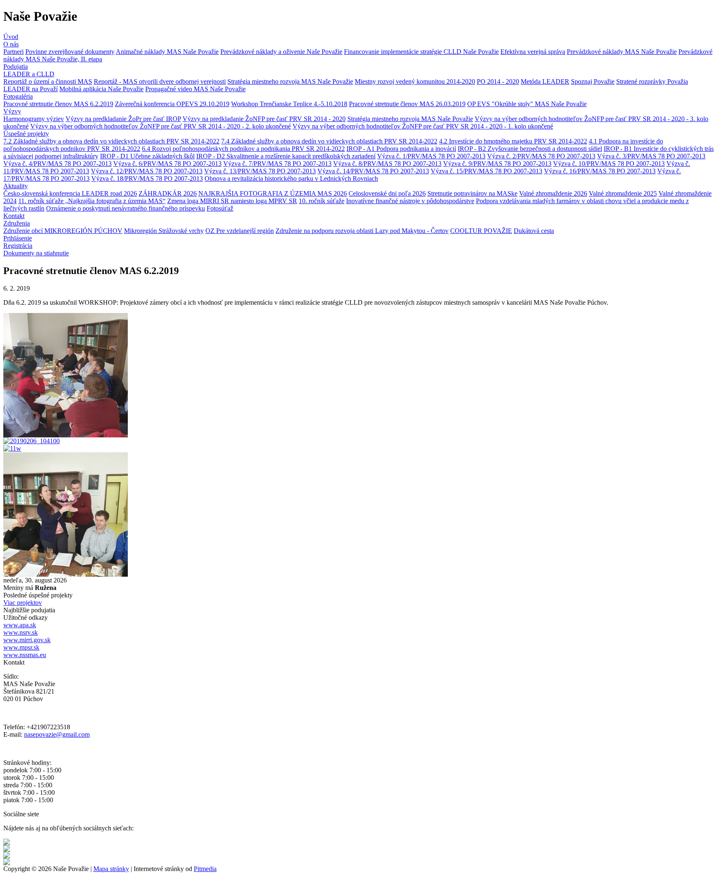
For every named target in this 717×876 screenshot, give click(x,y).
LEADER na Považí (30, 88)
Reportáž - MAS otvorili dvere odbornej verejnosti (160, 81)
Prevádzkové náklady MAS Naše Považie (622, 51)
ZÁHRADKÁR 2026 (168, 193)
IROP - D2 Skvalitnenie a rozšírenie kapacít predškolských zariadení (286, 156)
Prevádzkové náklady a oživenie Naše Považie (281, 51)
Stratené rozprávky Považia (652, 81)
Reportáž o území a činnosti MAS (47, 81)
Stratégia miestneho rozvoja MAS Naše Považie (290, 81)
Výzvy (12, 111)
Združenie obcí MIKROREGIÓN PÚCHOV (62, 230)
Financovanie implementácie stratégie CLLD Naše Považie (421, 51)
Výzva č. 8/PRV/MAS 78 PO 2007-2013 (387, 163)
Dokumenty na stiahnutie (36, 253)
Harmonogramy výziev (33, 118)
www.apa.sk (19, 624)
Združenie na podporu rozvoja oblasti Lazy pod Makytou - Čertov (362, 230)
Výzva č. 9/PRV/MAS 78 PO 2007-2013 (497, 163)
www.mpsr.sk (21, 647)
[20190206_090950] (65, 435)
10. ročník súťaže (321, 200)
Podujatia (15, 66)
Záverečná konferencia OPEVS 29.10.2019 (172, 103)
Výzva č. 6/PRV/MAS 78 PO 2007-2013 (167, 163)
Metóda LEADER (545, 81)
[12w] (65, 574)
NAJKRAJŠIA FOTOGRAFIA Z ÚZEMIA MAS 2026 (272, 193)
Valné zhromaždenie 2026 (553, 193)
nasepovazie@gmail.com (57, 734)
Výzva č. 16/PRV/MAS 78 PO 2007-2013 (600, 171)
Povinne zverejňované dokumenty (70, 51)
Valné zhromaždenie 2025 (623, 193)
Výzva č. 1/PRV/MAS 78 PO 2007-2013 (431, 156)
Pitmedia (205, 868)
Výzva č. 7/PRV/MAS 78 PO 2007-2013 (277, 163)
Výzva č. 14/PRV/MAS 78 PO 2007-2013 (373, 171)
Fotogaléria (18, 96)
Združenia (16, 223)
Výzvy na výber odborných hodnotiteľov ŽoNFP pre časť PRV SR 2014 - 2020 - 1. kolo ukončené (423, 126)
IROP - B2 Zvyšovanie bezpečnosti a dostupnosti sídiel (530, 148)
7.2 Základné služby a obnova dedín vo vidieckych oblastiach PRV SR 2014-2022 (111, 141)
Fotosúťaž (220, 208)
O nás (11, 44)
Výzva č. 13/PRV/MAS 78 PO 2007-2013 (260, 171)
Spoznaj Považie (593, 81)
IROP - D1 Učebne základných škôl (147, 156)
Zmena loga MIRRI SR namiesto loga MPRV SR (232, 200)
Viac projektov (22, 602)
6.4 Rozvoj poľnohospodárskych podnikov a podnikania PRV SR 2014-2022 (243, 148)
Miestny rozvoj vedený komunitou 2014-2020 (415, 81)
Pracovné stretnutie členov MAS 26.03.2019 (407, 103)
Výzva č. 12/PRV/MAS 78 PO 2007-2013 (146, 171)
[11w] (12, 448)
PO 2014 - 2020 (498, 81)
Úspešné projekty (26, 133)
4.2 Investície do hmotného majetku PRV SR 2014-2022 (513, 141)
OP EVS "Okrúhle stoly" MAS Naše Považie (527, 103)
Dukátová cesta (534, 230)
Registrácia (17, 245)
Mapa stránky (111, 868)
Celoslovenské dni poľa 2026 (387, 193)
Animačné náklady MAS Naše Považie (167, 51)
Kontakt (13, 215)
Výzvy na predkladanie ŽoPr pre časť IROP (123, 118)
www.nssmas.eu (24, 654)
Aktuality (15, 185)
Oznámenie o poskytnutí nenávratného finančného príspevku (125, 208)
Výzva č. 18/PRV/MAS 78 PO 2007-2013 (147, 178)
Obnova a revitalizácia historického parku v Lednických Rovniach (291, 178)
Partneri (13, 51)
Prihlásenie (17, 238)
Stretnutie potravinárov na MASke (472, 193)
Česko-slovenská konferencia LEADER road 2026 (70, 193)
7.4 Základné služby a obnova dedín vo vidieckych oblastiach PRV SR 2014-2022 (329, 141)
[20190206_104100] (31, 440)
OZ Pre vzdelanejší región (239, 230)
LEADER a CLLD (28, 74)
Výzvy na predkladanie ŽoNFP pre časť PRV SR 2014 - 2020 (264, 118)
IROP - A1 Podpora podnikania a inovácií (401, 148)
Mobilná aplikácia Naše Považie (101, 88)
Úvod (10, 36)
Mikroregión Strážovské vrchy (164, 230)
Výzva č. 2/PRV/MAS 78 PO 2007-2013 (541, 156)
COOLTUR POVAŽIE (481, 230)
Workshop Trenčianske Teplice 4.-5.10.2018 (289, 103)
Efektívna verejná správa (532, 51)
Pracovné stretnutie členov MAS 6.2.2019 (58, 103)
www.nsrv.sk (20, 632)
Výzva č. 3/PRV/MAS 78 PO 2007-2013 (651, 156)
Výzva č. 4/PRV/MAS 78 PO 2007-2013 (57, 163)
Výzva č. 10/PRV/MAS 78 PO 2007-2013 (609, 163)
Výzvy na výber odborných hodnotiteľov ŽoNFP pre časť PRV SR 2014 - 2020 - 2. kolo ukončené (160, 126)
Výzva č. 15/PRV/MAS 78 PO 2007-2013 (486, 171)
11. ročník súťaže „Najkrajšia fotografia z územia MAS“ (92, 200)
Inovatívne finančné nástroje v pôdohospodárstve (410, 200)
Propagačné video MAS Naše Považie (195, 88)
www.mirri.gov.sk (27, 639)
